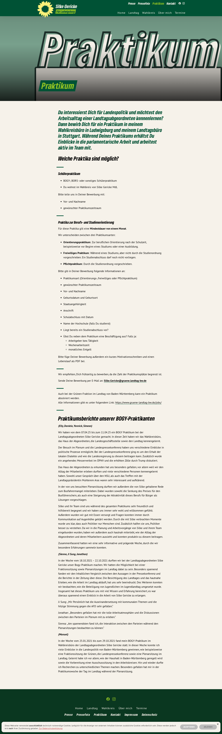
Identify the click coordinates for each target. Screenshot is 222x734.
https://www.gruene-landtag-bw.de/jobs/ (138, 402)
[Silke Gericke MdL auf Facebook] (180, 3)
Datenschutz (150, 714)
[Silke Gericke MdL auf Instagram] (184, 3)
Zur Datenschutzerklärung (51, 728)
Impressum (131, 714)
